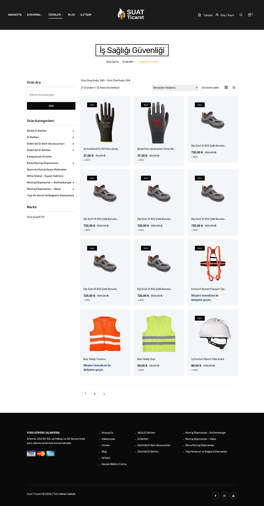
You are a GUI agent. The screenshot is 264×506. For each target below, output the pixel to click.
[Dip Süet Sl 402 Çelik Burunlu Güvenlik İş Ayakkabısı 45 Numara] (158, 263)
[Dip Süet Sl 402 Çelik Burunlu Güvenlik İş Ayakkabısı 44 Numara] (105, 263)
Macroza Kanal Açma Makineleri (47, 169)
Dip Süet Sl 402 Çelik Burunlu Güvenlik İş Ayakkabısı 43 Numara (210, 219)
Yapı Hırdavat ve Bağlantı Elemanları (50, 195)
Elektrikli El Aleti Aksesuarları (45, 143)
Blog (104, 451)
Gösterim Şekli (210, 87)
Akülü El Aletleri (37, 130)
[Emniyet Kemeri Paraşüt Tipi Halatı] (212, 263)
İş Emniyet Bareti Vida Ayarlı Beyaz (207, 359)
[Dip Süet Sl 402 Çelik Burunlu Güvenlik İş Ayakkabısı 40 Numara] (212, 120)
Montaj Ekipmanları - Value (44, 189)
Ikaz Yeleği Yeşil (146, 359)
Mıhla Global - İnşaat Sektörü (45, 176)
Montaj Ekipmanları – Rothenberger (206, 432)
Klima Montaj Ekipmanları (43, 163)
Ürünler (106, 445)
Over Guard (33, 217)
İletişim (106, 457)
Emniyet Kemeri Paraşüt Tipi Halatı (207, 289)
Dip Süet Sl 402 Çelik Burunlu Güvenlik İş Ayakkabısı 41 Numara (103, 219)
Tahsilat (208, 15)
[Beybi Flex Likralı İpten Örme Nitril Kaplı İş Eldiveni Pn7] (158, 122)
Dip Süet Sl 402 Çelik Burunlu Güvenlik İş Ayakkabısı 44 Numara (103, 289)
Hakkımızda (108, 439)
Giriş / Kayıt (227, 15)
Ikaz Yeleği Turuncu (95, 359)
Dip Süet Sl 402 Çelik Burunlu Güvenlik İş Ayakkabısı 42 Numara (156, 219)
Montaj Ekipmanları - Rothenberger (49, 182)
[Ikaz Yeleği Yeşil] (158, 333)
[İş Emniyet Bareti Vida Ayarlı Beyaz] (212, 333)
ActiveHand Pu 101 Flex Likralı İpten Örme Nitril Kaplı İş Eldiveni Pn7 (102, 149)
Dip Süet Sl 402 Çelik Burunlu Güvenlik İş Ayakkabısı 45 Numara (156, 289)
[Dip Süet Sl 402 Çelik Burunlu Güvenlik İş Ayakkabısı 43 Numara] (212, 193)
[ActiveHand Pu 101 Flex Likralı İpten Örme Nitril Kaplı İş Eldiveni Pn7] (105, 122)
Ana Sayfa (112, 61)
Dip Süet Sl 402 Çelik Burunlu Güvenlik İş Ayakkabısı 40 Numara (210, 146)
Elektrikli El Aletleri (39, 150)
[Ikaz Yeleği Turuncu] (105, 333)
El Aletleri (128, 61)
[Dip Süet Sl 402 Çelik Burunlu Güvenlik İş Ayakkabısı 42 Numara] (158, 193)
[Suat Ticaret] (132, 14)
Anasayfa (107, 432)
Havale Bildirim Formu (114, 464)
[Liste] (233, 88)
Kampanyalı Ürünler (39, 156)
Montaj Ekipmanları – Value (201, 439)
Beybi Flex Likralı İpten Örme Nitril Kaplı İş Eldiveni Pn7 (156, 149)
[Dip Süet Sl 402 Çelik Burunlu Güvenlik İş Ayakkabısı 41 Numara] (105, 193)
